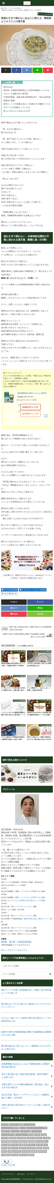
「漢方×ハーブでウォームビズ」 (21, 906)
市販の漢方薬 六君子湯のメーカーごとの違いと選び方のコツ (26, 1106)
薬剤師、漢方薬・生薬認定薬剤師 (16, 942)
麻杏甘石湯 (23, 1155)
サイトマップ (31, 1174)
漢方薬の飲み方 (42, 1145)
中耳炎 (37, 1135)
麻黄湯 (31, 1155)
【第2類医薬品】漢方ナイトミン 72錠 (31, 393)
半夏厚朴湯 (31, 1138)
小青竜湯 (47, 1138)
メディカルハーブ (22, 1135)
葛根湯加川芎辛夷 (14, 1151)
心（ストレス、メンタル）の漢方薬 (33, 590)
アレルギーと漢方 (16, 1125)
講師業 (34, 1151)
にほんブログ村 (8, 1165)
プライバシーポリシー (8, 1174)
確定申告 (22, 1148)
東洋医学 (14, 1141)
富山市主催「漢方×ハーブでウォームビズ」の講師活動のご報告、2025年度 (25, 1096)
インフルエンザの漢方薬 (10, 1128)
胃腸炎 (39, 1148)
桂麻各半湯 (23, 1141)
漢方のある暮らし (42, 1141)
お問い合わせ (21, 1174)
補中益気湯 (26, 1151)
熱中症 (4, 1148)
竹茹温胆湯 (31, 1148)
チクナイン (15, 1131)
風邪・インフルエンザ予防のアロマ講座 (30, 897)
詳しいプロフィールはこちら (15, 111)
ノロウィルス (25, 1131)
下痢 (31, 1135)
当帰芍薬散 (5, 1141)
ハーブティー (36, 1131)
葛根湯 (4, 1151)
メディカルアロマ (8, 1135)
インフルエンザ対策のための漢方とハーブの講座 (27, 900)
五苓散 (44, 1135)
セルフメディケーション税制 (37, 1128)
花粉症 (46, 1148)
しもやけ (5, 1125)
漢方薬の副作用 (16, 1145)
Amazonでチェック (29, 407)
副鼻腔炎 (13, 1138)
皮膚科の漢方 (12, 1148)
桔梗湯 (31, 1141)
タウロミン (5, 1131)
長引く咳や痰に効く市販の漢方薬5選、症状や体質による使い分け (25, 1075)
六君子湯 (5, 1138)
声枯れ (39, 1138)
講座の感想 (42, 1151)
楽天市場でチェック (29, 414)
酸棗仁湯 (13, 593)
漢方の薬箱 (5, 1145)
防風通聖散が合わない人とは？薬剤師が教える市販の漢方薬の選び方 (26, 1065)
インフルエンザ (29, 1125)
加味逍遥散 (21, 1138)
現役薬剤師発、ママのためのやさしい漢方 (25, 1179)
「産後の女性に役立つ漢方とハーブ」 (36, 919)
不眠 (5, 593)
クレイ (22, 1128)
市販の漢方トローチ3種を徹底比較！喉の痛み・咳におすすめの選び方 (25, 1086)
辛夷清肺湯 (5, 1155)
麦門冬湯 (14, 1155)
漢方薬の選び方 (29, 1145)
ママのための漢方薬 (10, 590)
